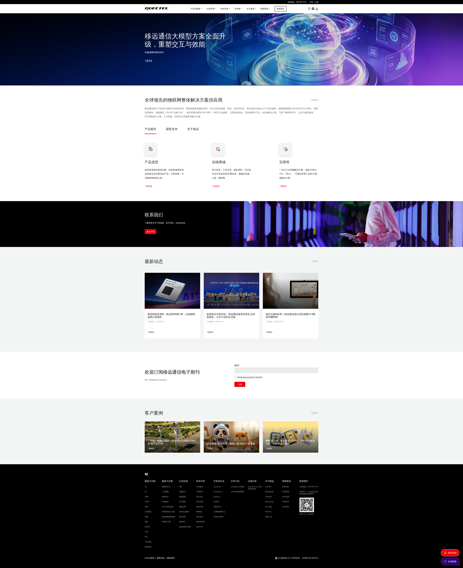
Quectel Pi (217, 486)
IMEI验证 (199, 511)
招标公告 (268, 516)
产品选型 (151, 161)
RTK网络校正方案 (168, 511)
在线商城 (218, 161)
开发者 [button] (237, 8)
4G (146, 491)
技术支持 (199, 516)
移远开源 (199, 506)
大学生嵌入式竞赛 (237, 486)
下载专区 (199, 491)
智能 (146, 521)
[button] (309, 8)
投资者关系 (269, 491)
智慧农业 (165, 496)
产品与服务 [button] (195, 8)
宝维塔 (284, 161)
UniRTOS (216, 501)
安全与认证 (269, 501)
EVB (146, 536)
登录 (311, 2)
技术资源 (285, 496)
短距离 (147, 526)
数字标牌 (182, 516)
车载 (146, 516)
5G (146, 486)
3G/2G (147, 501)
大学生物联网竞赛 (237, 491)
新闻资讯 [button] (264, 8)
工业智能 (165, 491)
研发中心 (268, 511)
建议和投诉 (200, 521)
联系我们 (280, 8)
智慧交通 (182, 506)
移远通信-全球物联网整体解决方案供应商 (157, 9)
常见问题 (199, 501)
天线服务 (165, 501)
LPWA (146, 496)
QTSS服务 (199, 486)
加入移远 (268, 506)
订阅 (240, 384)
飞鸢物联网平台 (219, 511)
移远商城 (148, 546)
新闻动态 (285, 486)
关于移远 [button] (250, 8)
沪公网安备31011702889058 (289, 558)
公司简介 (268, 486)
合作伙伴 (268, 496)
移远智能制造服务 (168, 516)
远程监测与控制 (185, 526)
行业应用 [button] (210, 8)
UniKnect (217, 496)
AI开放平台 (217, 506)
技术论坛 (199, 496)
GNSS (146, 506)
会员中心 (199, 526)
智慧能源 (182, 496)
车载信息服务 (184, 511)
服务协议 (171, 557)
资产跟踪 (182, 501)
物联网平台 (166, 486)
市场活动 (285, 501)
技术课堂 (285, 506)
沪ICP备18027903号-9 (310, 558)
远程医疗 (182, 521)
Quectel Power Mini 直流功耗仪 (255, 487)
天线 (146, 531)
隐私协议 (161, 557)
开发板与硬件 (219, 516)
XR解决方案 (166, 521)
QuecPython (218, 491)
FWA (180, 486)
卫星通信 (148, 511)
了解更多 (148, 60)
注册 (316, 2)
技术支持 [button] (224, 8)
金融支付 (182, 491)
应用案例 (285, 491)
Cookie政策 (149, 557)
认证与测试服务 (168, 506)
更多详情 (150, 231)
